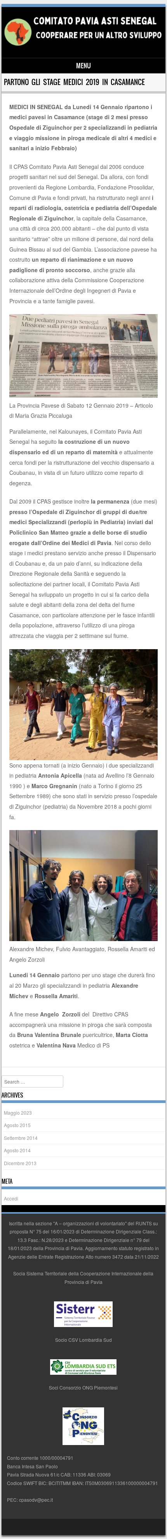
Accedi (11, 1198)
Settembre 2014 (21, 1137)
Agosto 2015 (17, 1125)
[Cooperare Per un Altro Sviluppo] (82, 45)
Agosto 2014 (17, 1150)
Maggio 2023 (18, 1112)
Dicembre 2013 (20, 1163)
